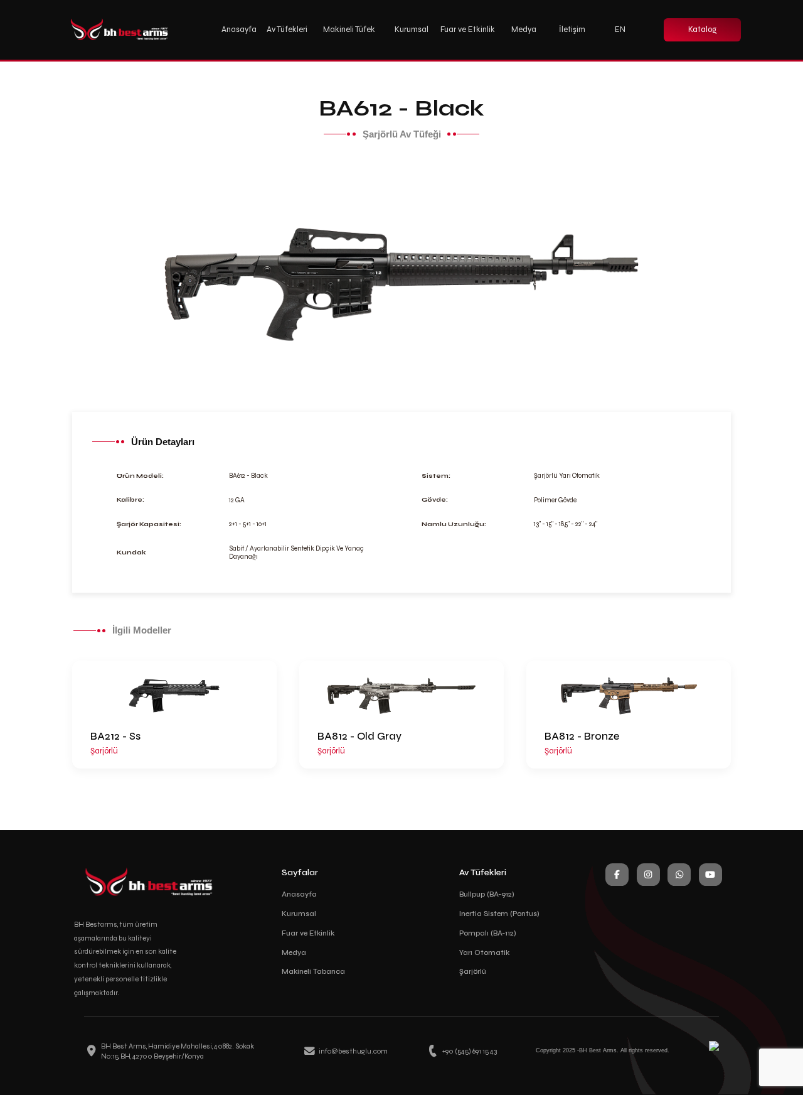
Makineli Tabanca (313, 971)
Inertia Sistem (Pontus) (499, 913)
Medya (294, 952)
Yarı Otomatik (484, 952)
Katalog (702, 29)
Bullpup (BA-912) (486, 894)
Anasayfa (299, 894)
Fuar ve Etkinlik (467, 29)
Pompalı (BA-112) (487, 933)
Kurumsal (299, 913)
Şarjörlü (472, 971)
